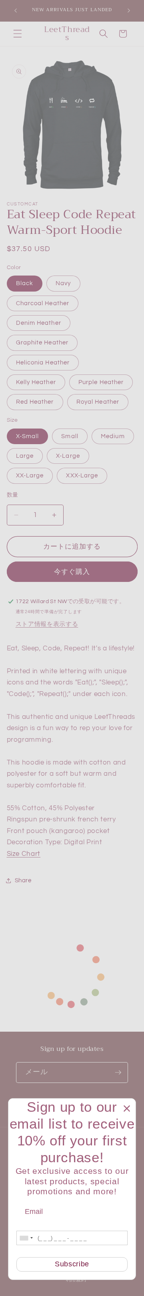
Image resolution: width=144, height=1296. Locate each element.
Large (25, 456)
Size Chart (24, 853)
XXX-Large (82, 475)
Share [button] (23, 880)
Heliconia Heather (43, 362)
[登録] (118, 1072)
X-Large (68, 456)
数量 (12, 495)
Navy (63, 283)
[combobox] (26, 1238)
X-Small (27, 436)
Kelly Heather (36, 382)
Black (25, 283)
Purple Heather (101, 382)
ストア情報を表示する (47, 624)
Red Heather (35, 401)
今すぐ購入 (72, 571)
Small (69, 436)
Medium (113, 436)
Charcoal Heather (43, 303)
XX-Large (30, 475)
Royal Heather (97, 401)
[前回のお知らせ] (15, 11)
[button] (17, 33)
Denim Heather (38, 323)
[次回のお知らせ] (129, 11)
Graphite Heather (42, 342)
